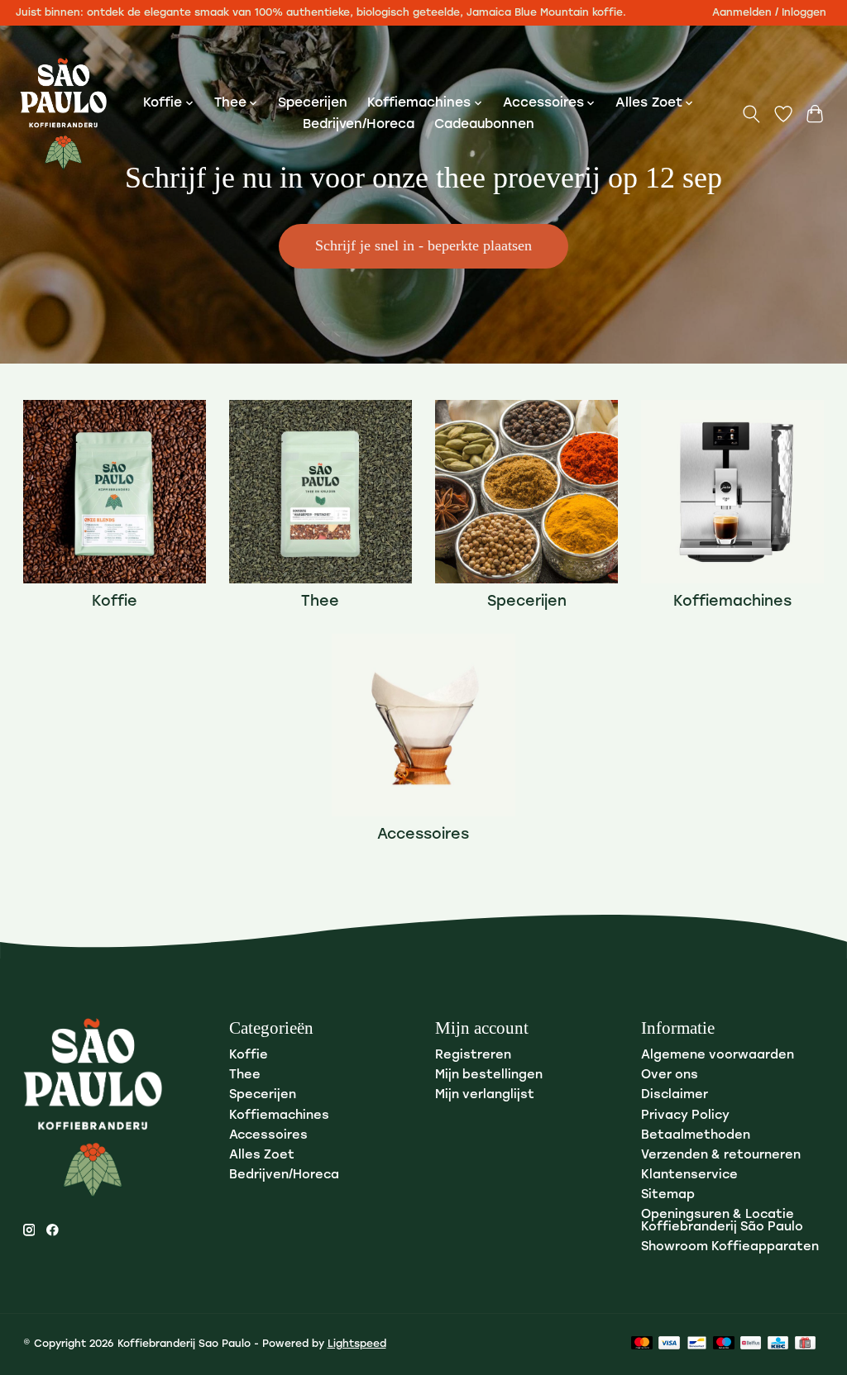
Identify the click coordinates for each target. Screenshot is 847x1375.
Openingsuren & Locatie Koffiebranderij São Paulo (722, 1221)
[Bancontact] (697, 1344)
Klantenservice (689, 1175)
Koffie (114, 602)
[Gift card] (805, 1344)
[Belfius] (750, 1344)
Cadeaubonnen (484, 124)
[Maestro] (724, 1344)
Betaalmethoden (695, 1136)
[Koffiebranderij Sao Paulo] (63, 114)
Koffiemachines (732, 602)
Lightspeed (357, 1344)
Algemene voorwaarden (717, 1055)
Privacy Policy (685, 1116)
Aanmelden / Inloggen (769, 13)
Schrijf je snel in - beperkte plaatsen (423, 245)
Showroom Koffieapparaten (730, 1247)
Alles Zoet (261, 1155)
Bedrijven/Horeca (358, 124)
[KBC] (778, 1344)
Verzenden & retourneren (721, 1155)
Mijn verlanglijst (484, 1095)
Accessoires (423, 835)
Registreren (473, 1055)
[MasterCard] (642, 1344)
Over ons (669, 1075)
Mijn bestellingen (489, 1075)
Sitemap (668, 1195)
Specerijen (312, 103)
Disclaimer (674, 1095)
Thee (320, 602)
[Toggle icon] (751, 114)
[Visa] (669, 1344)
